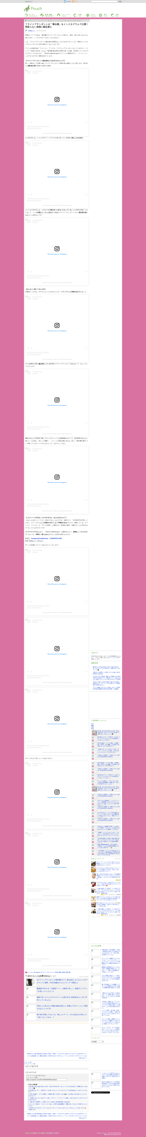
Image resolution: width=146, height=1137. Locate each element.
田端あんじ (32, 30)
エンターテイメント (30, 14)
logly (120, 858)
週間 (92, 725)
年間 (92, 728)
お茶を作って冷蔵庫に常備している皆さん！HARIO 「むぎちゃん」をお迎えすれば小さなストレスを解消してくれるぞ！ (108, 828)
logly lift (86, 976)
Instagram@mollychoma (39, 538)
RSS (73, 1)
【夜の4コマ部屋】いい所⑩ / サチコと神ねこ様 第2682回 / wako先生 (108, 807)
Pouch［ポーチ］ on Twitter (67, 1)
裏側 (64, 972)
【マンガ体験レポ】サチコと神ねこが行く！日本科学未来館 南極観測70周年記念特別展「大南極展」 (106, 688)
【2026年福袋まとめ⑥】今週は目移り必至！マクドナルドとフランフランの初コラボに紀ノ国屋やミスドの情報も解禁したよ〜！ (108, 841)
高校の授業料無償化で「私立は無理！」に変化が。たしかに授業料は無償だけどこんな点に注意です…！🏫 (108, 846)
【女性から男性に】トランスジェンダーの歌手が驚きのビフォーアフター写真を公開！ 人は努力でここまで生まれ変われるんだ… (111, 1005)
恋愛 (74, 14)
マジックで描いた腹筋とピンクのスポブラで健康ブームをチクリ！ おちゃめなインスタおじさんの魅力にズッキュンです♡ (111, 1021)
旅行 (100, 14)
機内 (60, 972)
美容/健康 (43, 14)
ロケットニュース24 (113, 657)
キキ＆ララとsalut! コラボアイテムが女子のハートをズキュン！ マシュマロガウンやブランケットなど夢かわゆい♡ (72, 1056)
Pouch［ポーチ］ (29, 5)
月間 (92, 727)
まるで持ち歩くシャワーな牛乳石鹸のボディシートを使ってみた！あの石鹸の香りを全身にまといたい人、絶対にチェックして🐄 (108, 815)
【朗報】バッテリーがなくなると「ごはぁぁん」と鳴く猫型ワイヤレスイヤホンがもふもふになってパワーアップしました (108, 835)
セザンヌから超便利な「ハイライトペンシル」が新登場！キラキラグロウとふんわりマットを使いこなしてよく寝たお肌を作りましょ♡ (108, 803)
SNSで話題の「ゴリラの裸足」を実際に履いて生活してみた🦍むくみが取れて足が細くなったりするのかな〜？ (108, 744)
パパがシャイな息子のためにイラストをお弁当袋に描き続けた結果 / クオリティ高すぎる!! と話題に (111, 1076)
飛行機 (68, 972)
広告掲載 (49, 1133)
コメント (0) (27, 1062)
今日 (92, 724)
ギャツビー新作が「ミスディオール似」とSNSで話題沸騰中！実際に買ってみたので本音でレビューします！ (108, 782)
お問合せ (57, 1133)
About (28, 1133)
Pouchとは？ (28, 1)
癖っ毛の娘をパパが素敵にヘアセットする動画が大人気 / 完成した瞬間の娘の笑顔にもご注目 (111, 986)
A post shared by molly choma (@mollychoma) (57, 133)
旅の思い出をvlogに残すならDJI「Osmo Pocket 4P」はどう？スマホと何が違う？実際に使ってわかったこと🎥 (106, 668)
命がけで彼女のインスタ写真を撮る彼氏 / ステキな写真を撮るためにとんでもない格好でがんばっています (111, 1084)
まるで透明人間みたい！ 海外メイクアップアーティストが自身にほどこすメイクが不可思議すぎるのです (111, 978)
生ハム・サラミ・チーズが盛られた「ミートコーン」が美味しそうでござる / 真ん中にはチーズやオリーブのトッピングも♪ (111, 1030)
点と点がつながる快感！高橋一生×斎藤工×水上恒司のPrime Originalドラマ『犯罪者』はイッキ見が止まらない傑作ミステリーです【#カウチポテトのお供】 (107, 678)
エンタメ (30, 972)
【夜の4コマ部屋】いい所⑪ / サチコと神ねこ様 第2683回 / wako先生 (49, 1102)
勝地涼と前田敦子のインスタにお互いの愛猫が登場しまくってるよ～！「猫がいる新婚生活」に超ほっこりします (111, 969)
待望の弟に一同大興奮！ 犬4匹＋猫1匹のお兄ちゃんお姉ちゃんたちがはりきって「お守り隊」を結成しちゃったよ (111, 952)
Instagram (37, 972)
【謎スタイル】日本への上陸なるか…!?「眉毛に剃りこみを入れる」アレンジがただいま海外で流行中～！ (111, 995)
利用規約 (35, 1133)
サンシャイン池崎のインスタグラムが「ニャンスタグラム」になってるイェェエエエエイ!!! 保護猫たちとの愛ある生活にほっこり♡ (111, 962)
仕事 (112, 14)
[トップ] (25, 20)
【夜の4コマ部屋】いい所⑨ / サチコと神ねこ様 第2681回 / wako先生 (108, 819)
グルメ (88, 14)
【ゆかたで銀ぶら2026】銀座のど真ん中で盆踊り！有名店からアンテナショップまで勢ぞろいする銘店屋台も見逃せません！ (107, 683)
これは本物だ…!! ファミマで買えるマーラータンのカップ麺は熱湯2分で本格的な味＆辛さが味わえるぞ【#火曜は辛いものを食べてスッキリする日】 (109, 853)
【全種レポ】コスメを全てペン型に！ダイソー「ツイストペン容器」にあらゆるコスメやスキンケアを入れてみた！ (108, 750)
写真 (56, 972)
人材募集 (42, 1133)
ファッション (60, 14)
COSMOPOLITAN (56, 538)
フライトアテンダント (47, 972)
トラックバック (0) (29, 1064)
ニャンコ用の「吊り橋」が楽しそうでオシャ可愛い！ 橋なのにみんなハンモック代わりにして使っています (111, 1013)
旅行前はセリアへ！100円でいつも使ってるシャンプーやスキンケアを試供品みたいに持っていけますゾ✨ (109, 738)
